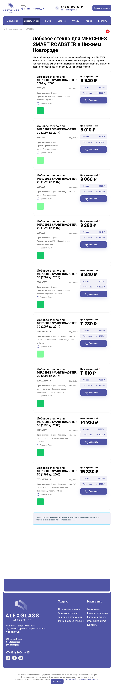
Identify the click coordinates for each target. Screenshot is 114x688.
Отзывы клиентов (96, 621)
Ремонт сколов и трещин (71, 621)
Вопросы (62, 21)
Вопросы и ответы (96, 617)
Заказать (93, 100)
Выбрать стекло (31, 21)
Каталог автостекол (14, 29)
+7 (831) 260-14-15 (17, 652)
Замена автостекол (68, 613)
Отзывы (76, 21)
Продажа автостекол (69, 609)
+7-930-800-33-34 (72, 6)
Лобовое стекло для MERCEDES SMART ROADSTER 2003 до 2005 (57, 80)
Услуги (48, 21)
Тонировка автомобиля (70, 617)
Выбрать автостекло (97, 613)
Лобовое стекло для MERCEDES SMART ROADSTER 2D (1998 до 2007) (57, 179)
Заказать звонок (102, 8)
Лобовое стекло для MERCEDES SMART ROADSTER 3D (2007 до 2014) (57, 129)
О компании (12, 21)
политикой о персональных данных (82, 679)
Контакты (102, 21)
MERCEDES (30, 29)
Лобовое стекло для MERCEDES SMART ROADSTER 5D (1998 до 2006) (57, 422)
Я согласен (57, 681)
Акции (89, 21)
